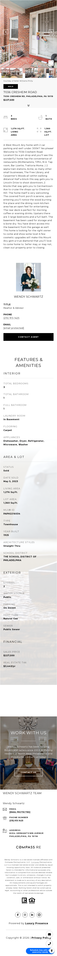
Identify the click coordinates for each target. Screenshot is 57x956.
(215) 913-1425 (11, 318)
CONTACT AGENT (28, 337)
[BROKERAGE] (39, 914)
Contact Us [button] (28, 772)
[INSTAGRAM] (25, 914)
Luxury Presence (36, 923)
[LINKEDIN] (32, 914)
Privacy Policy (41, 937)
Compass (35, 862)
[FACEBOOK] (17, 914)
